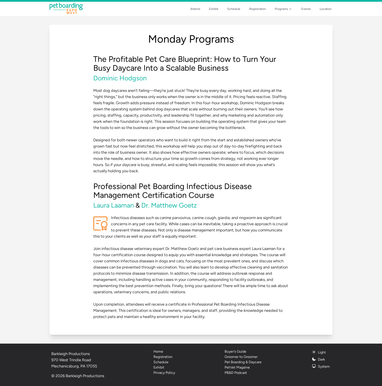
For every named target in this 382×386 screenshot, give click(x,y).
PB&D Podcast (236, 373)
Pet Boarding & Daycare (243, 362)
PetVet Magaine (237, 367)
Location (326, 9)
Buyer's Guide (235, 351)
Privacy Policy (164, 373)
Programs (281, 9)
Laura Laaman (113, 205)
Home (158, 351)
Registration (257, 9)
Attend (195, 9)
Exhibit (213, 9)
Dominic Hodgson (120, 78)
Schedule (233, 9)
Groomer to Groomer (241, 357)
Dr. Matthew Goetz (169, 205)
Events (306, 9)
